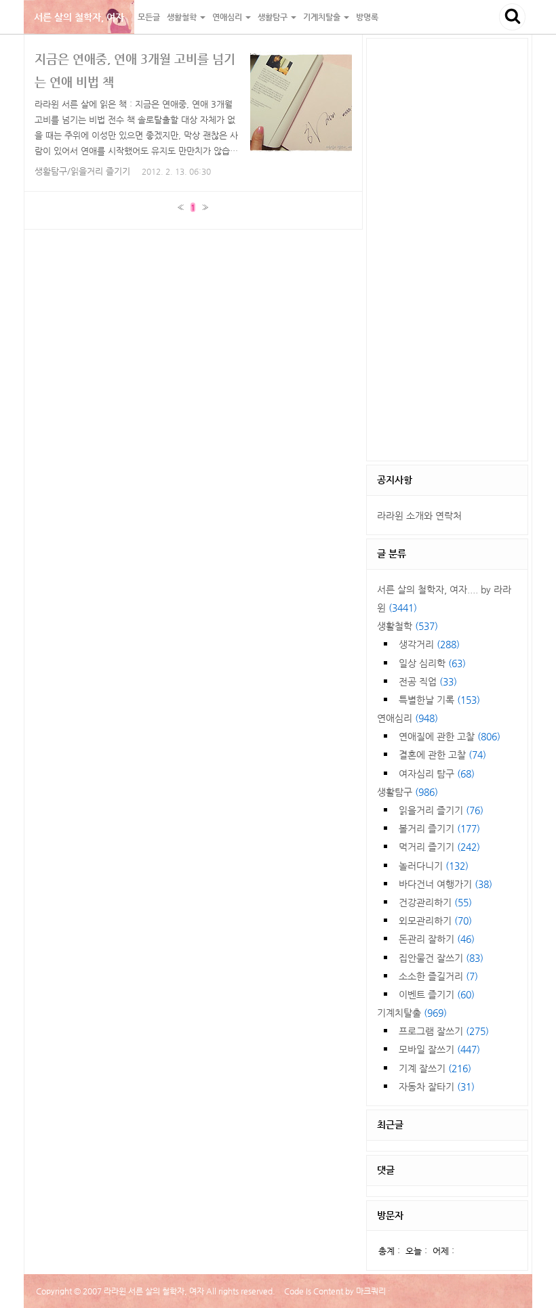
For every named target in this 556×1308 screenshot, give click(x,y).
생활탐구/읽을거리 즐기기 (82, 171)
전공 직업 (428, 681)
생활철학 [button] (183, 17)
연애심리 (407, 718)
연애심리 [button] (228, 17)
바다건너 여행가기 (445, 884)
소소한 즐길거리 (438, 976)
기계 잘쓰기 (435, 1068)
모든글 (149, 17)
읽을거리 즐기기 (441, 810)
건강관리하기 (435, 902)
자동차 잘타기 (437, 1086)
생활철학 (407, 625)
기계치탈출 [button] (322, 17)
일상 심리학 (432, 663)
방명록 (367, 17)
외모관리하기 (435, 920)
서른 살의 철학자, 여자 (79, 17)
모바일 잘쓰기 (439, 1049)
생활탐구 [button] (274, 17)
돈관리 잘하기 (437, 938)
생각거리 (429, 644)
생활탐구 (407, 791)
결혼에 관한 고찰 (442, 754)
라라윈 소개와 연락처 (419, 515)
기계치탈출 (412, 1012)
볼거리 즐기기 (439, 828)
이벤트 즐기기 (437, 994)
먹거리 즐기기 (439, 846)
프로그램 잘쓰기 (444, 1031)
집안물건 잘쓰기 (441, 957)
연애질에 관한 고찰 (449, 736)
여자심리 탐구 (437, 773)
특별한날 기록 (439, 699)
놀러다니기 (434, 865)
